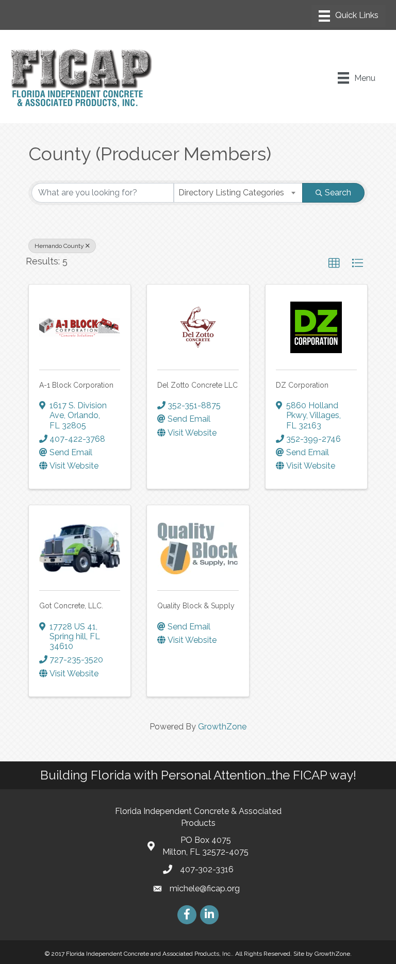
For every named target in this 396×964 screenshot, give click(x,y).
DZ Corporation (302, 385)
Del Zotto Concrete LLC (197, 385)
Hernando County (59, 246)
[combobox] (238, 193)
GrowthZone (222, 727)
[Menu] (348, 16)
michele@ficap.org (205, 888)
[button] (334, 263)
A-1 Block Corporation (76, 385)
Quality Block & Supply (196, 606)
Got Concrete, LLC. (71, 606)
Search (338, 192)
